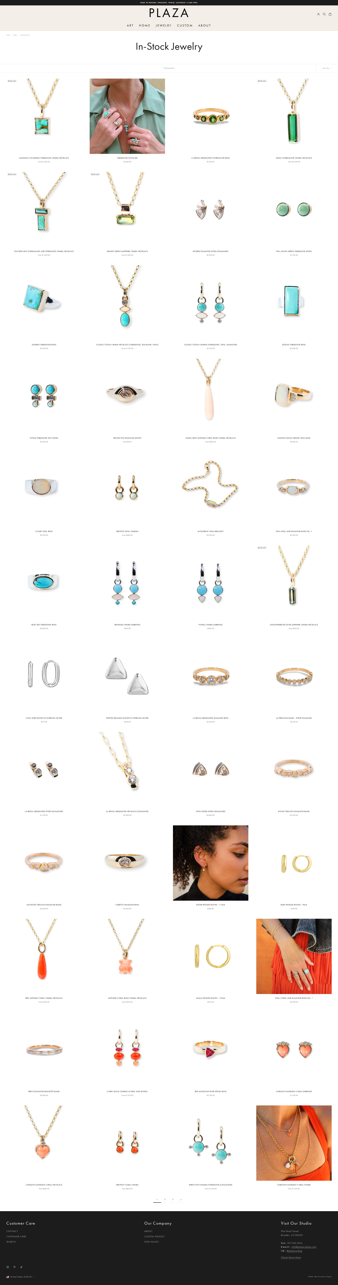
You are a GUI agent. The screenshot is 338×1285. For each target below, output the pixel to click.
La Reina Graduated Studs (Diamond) (44, 811)
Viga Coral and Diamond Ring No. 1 (294, 998)
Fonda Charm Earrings (211, 625)
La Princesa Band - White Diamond (294, 718)
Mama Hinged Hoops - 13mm (210, 998)
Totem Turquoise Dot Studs (44, 438)
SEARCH (11, 1241)
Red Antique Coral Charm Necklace (44, 998)
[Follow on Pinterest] (14, 1267)
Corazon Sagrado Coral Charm (294, 1185)
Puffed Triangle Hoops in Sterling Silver (127, 718)
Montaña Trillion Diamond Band (44, 905)
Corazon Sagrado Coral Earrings (294, 1091)
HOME (145, 25)
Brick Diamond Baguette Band (44, 1091)
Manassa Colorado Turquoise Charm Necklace (44, 158)
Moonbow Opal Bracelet (211, 531)
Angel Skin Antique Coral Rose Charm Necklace (211, 438)
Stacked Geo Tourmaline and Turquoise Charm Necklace (44, 251)
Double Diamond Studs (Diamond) (210, 251)
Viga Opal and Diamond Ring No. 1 (294, 531)
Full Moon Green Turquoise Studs (294, 251)
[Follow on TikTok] (21, 1267)
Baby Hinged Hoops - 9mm (294, 905)
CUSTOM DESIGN (154, 1236)
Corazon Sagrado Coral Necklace (44, 1185)
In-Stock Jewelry (25, 35)
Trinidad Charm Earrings (127, 625)
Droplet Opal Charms (127, 531)
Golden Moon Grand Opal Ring (294, 438)
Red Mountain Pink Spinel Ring (210, 1091)
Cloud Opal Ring (44, 531)
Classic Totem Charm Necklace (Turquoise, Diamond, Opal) (127, 345)
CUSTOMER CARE (16, 1236)
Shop (15, 35)
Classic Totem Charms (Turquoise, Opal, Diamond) (210, 345)
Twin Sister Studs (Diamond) (210, 811)
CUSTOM (185, 25)
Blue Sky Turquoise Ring (44, 625)
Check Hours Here (291, 1257)
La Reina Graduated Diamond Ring (211, 718)
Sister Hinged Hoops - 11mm (210, 905)
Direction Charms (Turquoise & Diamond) (211, 1185)
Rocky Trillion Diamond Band (293, 811)
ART (130, 25)
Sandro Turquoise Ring (44, 345)
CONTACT (12, 1231)
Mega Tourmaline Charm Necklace (294, 158)
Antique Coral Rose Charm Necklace (127, 998)
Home (8, 35)
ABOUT (204, 25)
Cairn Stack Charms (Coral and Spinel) (127, 1091)
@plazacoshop (294, 1250)
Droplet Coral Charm (127, 1185)
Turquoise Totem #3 (127, 158)
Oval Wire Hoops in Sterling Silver (44, 718)
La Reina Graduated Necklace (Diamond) (127, 811)
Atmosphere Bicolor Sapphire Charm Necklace (294, 625)
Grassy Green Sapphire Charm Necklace (127, 251)
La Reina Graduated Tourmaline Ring (210, 158)
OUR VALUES (151, 1241)
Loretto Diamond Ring (127, 905)
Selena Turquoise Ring (294, 345)
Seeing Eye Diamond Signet (127, 438)
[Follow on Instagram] (7, 1267)
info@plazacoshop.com (303, 1246)
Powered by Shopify (325, 1276)
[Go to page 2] (181, 1200)
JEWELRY (164, 25)
